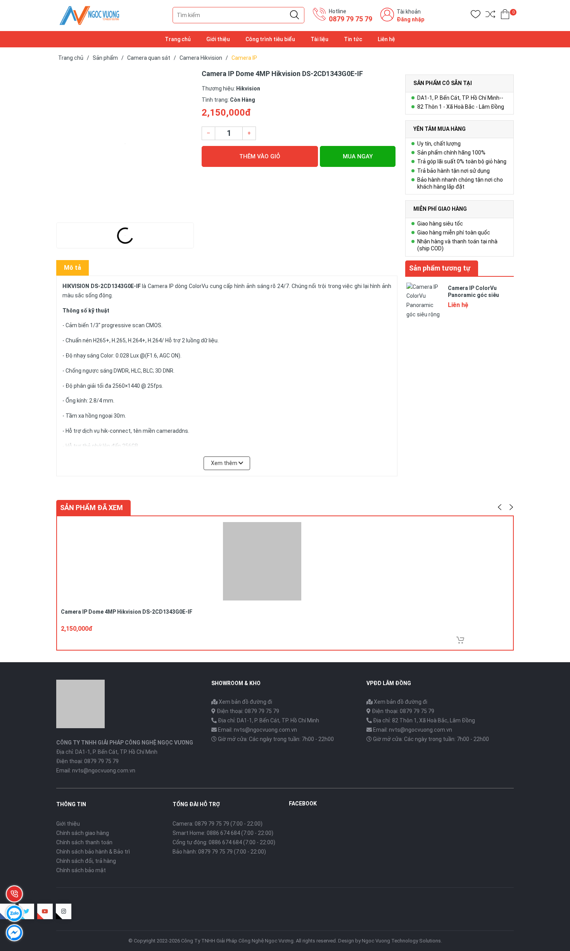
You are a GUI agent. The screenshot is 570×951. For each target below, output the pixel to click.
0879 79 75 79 (350, 19)
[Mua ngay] (460, 640)
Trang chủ (178, 39)
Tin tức (353, 39)
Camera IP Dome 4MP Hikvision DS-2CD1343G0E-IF (126, 612)
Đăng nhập (410, 19)
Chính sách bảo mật (81, 870)
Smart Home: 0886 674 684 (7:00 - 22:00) (223, 833)
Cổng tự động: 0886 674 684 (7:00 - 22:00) (224, 842)
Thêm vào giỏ (259, 156)
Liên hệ (386, 39)
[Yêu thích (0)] (475, 15)
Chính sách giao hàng (82, 833)
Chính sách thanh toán (84, 842)
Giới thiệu (218, 39)
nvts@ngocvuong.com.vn (103, 770)
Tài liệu (319, 39)
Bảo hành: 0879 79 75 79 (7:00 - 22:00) (219, 852)
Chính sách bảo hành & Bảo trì (93, 852)
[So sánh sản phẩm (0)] (490, 15)
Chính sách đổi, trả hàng (86, 861)
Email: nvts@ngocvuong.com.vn (257, 730)
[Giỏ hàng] (505, 15)
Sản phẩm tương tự (439, 268)
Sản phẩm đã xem (91, 507)
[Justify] (294, 15)
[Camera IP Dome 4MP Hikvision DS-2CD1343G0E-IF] (125, 144)
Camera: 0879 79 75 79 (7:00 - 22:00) (218, 824)
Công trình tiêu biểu (270, 39)
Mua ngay (358, 156)
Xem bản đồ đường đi (245, 702)
